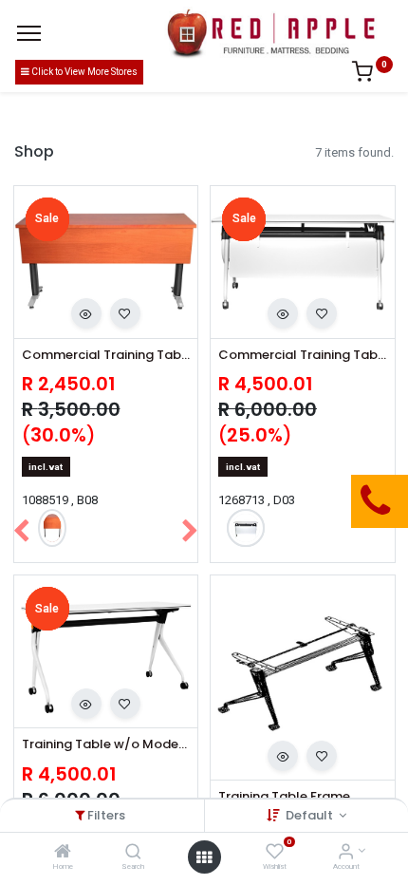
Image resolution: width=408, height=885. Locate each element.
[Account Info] (346, 853)
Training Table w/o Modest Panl (106, 744)
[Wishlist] (275, 853)
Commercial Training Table (106, 355)
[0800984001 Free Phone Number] (280, 501)
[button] (86, 313)
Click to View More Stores (83, 71)
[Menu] (29, 33)
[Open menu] (204, 857)
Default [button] (311, 815)
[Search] (133, 853)
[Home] (62, 853)
